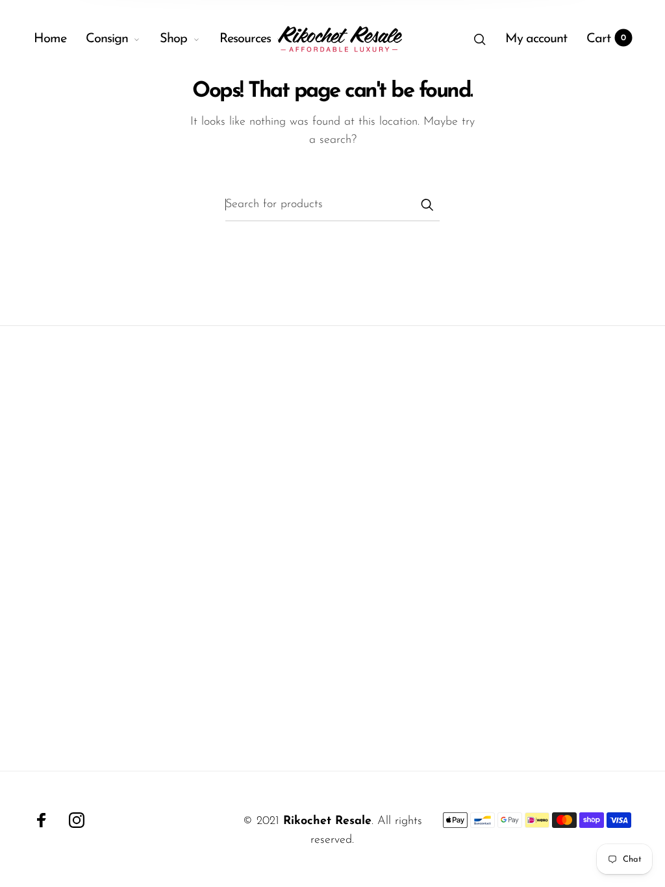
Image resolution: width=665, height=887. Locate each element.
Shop (173, 38)
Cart (606, 38)
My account (536, 38)
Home (50, 38)
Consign (107, 38)
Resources (245, 38)
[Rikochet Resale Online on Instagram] (76, 820)
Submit (427, 205)
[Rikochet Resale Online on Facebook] (41, 820)
